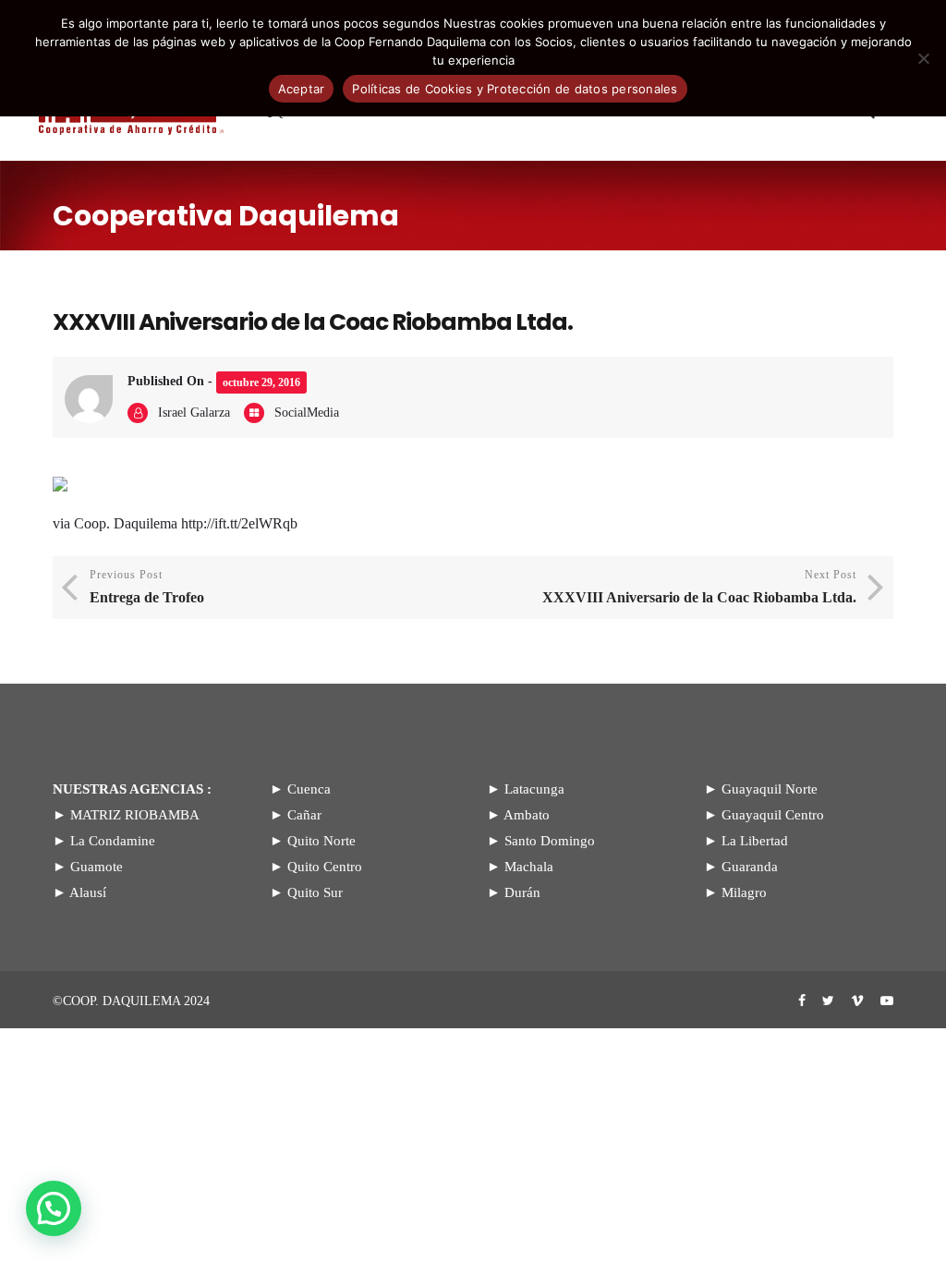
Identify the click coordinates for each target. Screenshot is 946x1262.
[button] (53, 1208)
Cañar (304, 814)
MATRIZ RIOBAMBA (135, 814)
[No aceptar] (923, 58)
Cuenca (309, 789)
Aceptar (301, 88)
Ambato (526, 814)
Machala (528, 866)
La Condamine (112, 840)
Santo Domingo (549, 840)
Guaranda (750, 866)
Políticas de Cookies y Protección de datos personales (514, 88)
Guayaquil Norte (770, 789)
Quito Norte (321, 840)
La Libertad (755, 840)
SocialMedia (306, 412)
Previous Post (147, 586)
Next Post (699, 586)
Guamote (96, 866)
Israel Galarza (194, 412)
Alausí (87, 892)
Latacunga (534, 789)
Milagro (744, 892)
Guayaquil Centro (773, 814)
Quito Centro (324, 866)
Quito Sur (315, 892)
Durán (522, 892)
